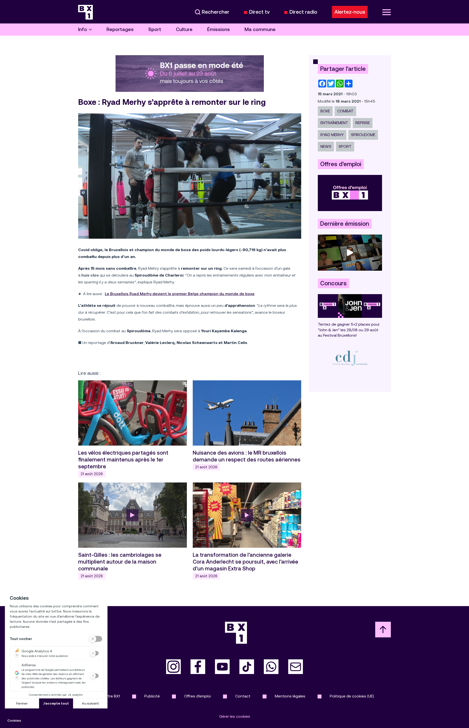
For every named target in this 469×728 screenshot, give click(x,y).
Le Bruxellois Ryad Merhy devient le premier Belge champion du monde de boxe (180, 294)
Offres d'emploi (197, 696)
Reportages (120, 29)
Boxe (325, 111)
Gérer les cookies (234, 716)
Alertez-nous (349, 12)
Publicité (152, 696)
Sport (154, 29)
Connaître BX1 (107, 696)
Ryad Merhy (332, 135)
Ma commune (260, 29)
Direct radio (303, 12)
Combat (345, 111)
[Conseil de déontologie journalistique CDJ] (350, 358)
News (325, 146)
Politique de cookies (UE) (352, 696)
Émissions (218, 29)
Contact (242, 696)
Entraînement (334, 123)
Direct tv (259, 12)
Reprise (362, 123)
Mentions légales (290, 696)
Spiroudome (363, 135)
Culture (184, 29)
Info (82, 29)
